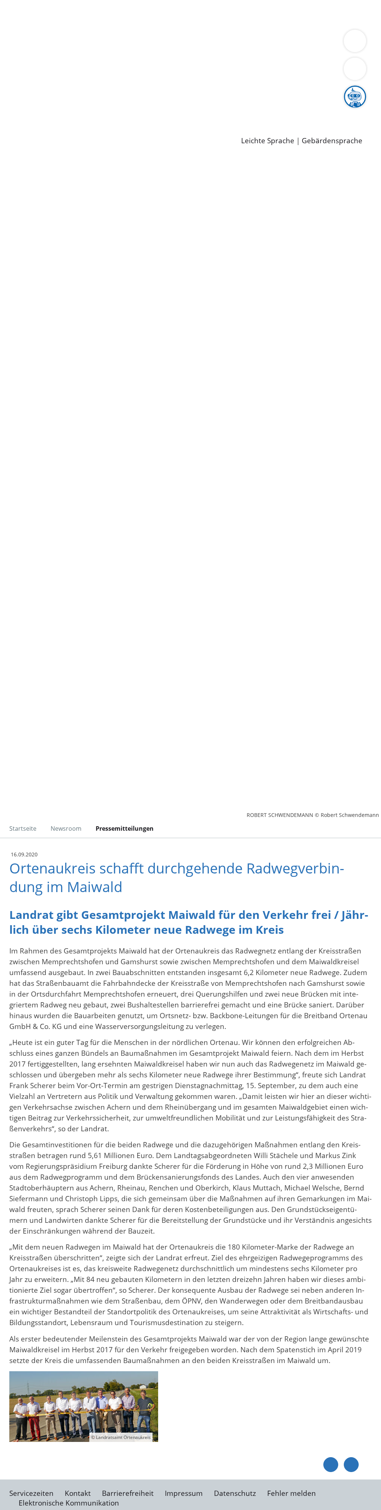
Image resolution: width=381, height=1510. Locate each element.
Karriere (14, 100)
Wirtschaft (362, 14)
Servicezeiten (31, 1493)
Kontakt (78, 1493)
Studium (181, 110)
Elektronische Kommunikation (69, 1503)
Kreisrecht (136, 91)
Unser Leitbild (317, 110)
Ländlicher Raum (298, 53)
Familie (177, 14)
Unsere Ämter (23, 33)
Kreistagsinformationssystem (69, 91)
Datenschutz (235, 1493)
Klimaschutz (349, 53)
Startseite (22, 828)
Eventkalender (101, 110)
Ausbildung (146, 110)
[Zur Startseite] (65, 217)
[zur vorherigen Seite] (330, 1464)
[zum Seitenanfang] (351, 1464)
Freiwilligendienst (262, 110)
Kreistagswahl (179, 91)
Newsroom (18, 120)
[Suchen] (355, 69)
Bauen (31, 14)
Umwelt (74, 24)
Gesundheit (40, 24)
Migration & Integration (230, 14)
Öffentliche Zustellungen (128, 129)
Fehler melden (291, 1493)
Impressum (184, 1493)
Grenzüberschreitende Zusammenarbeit (88, 71)
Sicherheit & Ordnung (307, 14)
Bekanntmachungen (91, 62)
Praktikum (214, 110)
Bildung (207, 53)
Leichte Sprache (267, 140)
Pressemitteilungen (52, 129)
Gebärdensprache (332, 140)
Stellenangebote (47, 110)
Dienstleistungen (28, 5)
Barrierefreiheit (128, 1493)
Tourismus (38, 62)
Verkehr (150, 14)
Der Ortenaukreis (49, 53)
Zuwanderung (244, 53)
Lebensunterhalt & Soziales (89, 14)
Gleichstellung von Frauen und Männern (194, 62)
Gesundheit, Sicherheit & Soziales (136, 53)
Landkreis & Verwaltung (40, 43)
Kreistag (13, 81)
